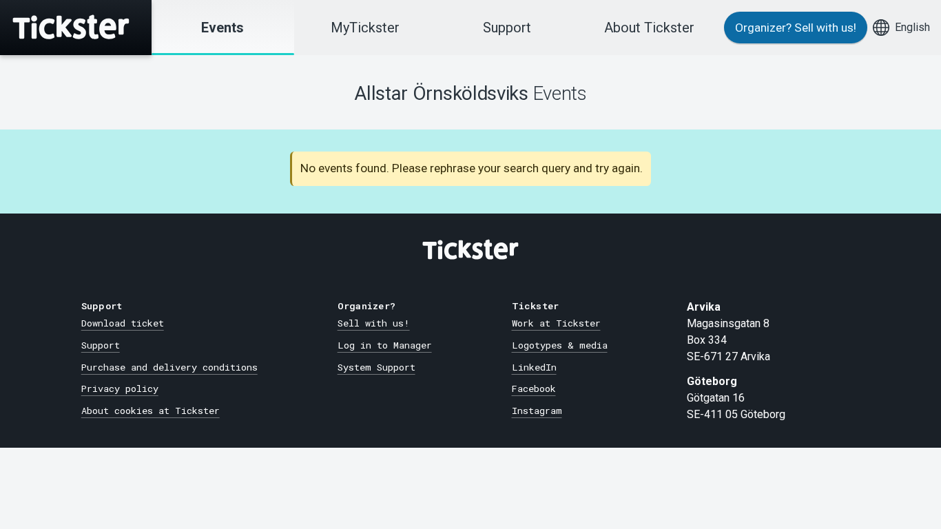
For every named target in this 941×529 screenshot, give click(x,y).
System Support (376, 367)
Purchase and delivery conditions (169, 367)
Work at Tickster (556, 323)
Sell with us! (374, 323)
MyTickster (365, 27)
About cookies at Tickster (150, 410)
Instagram (537, 410)
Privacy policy (119, 388)
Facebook (534, 388)
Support (507, 27)
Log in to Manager (385, 345)
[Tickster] (76, 27)
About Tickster (649, 27)
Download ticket (122, 323)
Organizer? (795, 27)
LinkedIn (534, 367)
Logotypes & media (560, 345)
